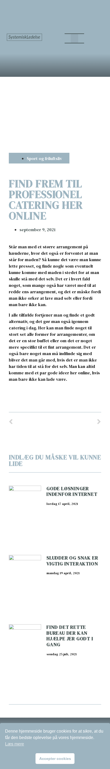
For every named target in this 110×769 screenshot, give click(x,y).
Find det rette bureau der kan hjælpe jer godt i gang (69, 636)
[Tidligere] (32, 422)
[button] (74, 38)
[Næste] (78, 422)
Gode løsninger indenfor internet (71, 491)
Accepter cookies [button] (55, 758)
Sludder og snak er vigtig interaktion (72, 560)
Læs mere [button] (14, 744)
